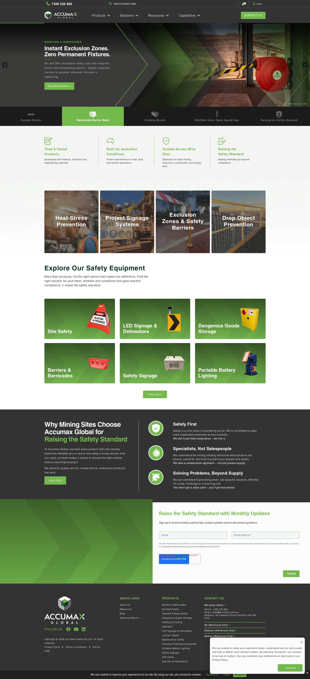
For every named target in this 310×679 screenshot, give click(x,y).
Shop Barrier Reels (58, 86)
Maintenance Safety (173, 639)
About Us (125, 604)
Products (99, 15)
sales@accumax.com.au (225, 612)
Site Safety (168, 657)
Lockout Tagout (170, 635)
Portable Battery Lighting (176, 648)
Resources (156, 15)
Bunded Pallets (170, 609)
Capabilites (188, 15)
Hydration (167, 626)
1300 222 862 (220, 609)
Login (258, 3)
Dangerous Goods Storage (177, 617)
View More (155, 394)
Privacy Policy (52, 647)
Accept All (290, 668)
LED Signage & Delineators (177, 631)
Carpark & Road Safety (175, 613)
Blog (122, 613)
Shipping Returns (129, 617)
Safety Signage (170, 652)
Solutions (127, 15)
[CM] (47, 650)
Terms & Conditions (76, 647)
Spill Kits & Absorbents (175, 661)
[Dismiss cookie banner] (301, 642)
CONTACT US (253, 15)
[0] (244, 3)
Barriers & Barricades (174, 604)
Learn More (55, 480)
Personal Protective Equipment (179, 644)
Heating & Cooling (172, 622)
